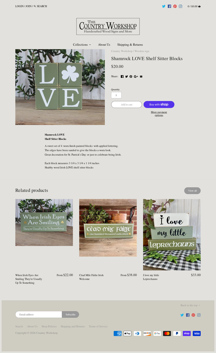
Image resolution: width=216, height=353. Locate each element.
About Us (32, 326)
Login (19, 6)
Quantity (115, 89)
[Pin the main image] (131, 76)
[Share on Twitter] (126, 76)
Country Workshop (122, 51)
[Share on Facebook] (122, 76)
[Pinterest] (175, 6)
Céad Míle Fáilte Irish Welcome (91, 277)
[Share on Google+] (136, 76)
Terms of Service (98, 326)
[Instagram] (180, 6)
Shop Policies (49, 326)
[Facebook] (169, 6)
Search (19, 326)
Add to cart (126, 104)
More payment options (159, 114)
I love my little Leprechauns (151, 277)
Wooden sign (142, 51)
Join (28, 6)
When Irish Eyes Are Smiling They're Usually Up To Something (28, 278)
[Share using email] (141, 76)
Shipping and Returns (73, 326)
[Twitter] (163, 6)
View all (192, 190)
